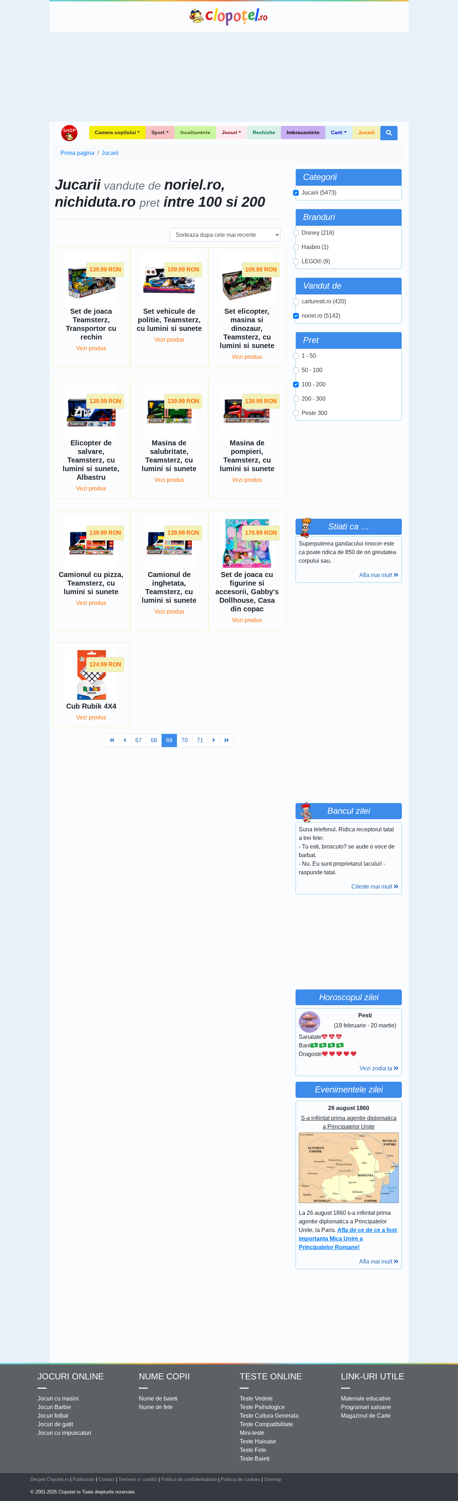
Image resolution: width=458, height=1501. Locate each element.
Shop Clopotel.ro (69, 133)
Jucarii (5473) (319, 193)
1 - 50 (309, 356)
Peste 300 (314, 413)
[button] (389, 133)
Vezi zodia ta (377, 1068)
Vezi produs (91, 348)
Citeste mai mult (372, 887)
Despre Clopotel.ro (49, 1479)
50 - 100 (312, 370)
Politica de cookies (240, 1479)
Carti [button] (336, 132)
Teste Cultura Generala (269, 1416)
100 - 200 (314, 384)
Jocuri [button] (229, 132)
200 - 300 (314, 399)
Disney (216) (318, 233)
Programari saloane (366, 1407)
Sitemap (272, 1479)
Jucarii (366, 132)
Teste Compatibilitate (266, 1424)
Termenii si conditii (137, 1479)
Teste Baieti (254, 1459)
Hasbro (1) (315, 247)
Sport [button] (158, 132)
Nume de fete (156, 1407)
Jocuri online (71, 1376)
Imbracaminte (303, 132)
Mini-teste (252, 1433)
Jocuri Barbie (54, 1407)
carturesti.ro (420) (324, 301)
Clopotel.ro (229, 16)
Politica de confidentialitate (189, 1479)
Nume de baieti (158, 1398)
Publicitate (83, 1479)
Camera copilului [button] (115, 132)
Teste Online (271, 1376)
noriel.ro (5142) (321, 316)
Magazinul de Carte (366, 1416)
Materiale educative (366, 1398)
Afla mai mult (376, 575)
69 (169, 740)
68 (154, 740)
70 (184, 740)
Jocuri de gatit (55, 1424)
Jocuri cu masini (58, 1398)
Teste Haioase (258, 1441)
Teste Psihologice (262, 1407)
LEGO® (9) (316, 261)
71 (200, 740)
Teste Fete (253, 1450)
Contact (106, 1479)
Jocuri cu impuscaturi (64, 1433)
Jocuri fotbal (53, 1416)
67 (138, 740)
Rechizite (264, 132)
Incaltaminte (195, 132)
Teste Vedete (256, 1398)
